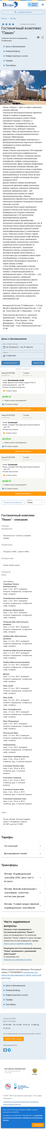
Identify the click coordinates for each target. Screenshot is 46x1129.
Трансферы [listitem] (9, 65)
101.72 (15, 1025)
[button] (35, 502)
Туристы (5, 352)
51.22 (5, 1028)
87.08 (5, 1025)
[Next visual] (42, 87)
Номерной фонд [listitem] (11, 51)
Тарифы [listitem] (8, 61)
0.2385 (34, 1025)
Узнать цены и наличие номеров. (18, 943)
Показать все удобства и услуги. (18, 960)
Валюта (29, 500)
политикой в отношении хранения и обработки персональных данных (23, 1117)
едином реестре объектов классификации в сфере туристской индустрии (21, 975)
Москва (13, 18)
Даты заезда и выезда (10, 344)
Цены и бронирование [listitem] (14, 46)
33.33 (25, 1025)
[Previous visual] (4, 87)
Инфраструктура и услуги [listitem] (15, 56)
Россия (4, 18)
